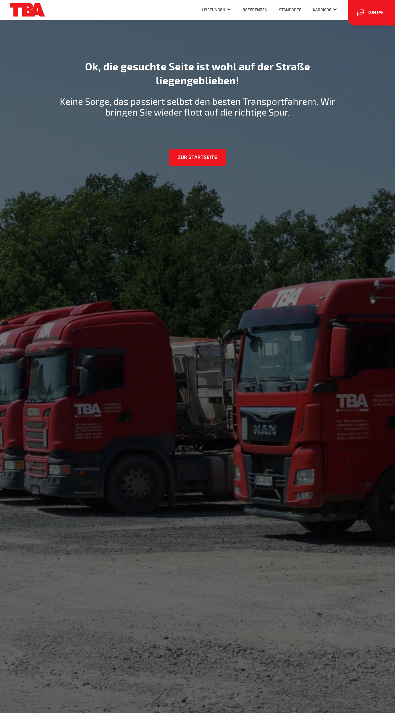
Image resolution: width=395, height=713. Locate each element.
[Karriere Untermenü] (335, 9)
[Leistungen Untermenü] (229, 9)
